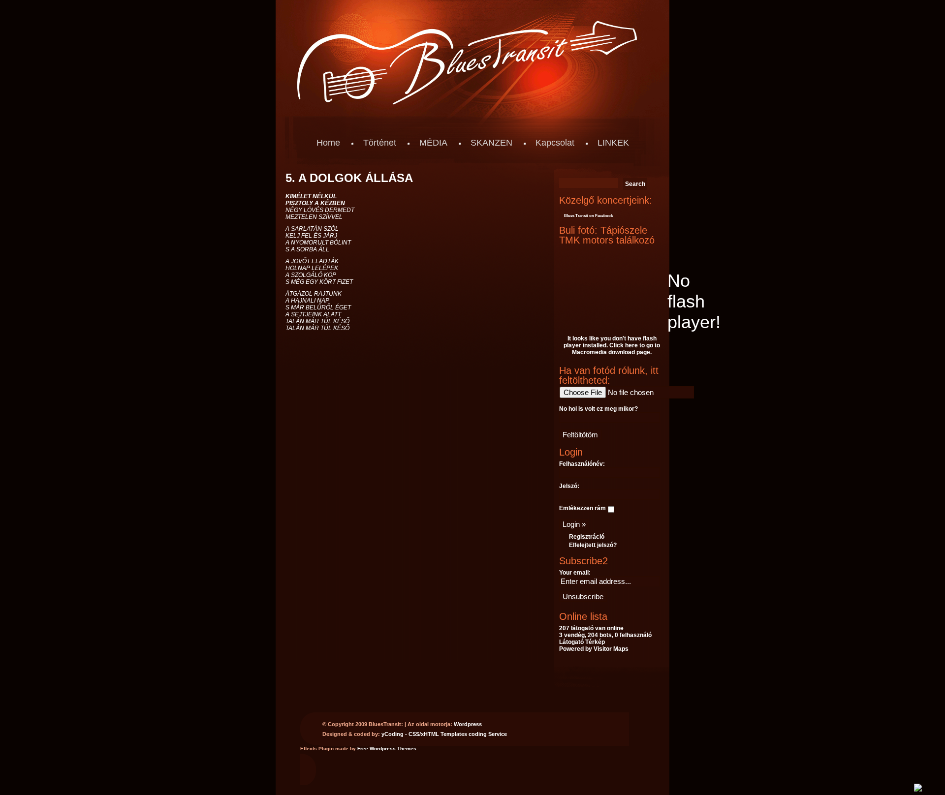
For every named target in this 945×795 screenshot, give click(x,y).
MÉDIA (433, 143)
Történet (379, 143)
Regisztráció (586, 536)
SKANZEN (491, 143)
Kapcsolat (555, 143)
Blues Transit (576, 216)
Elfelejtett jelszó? (593, 545)
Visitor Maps (611, 648)
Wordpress (468, 724)
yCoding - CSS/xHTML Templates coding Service (444, 734)
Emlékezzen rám (582, 508)
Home (328, 143)
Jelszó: (569, 486)
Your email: (575, 572)
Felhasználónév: (582, 463)
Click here (623, 345)
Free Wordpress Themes (386, 748)
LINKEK (613, 143)
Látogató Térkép (582, 642)
